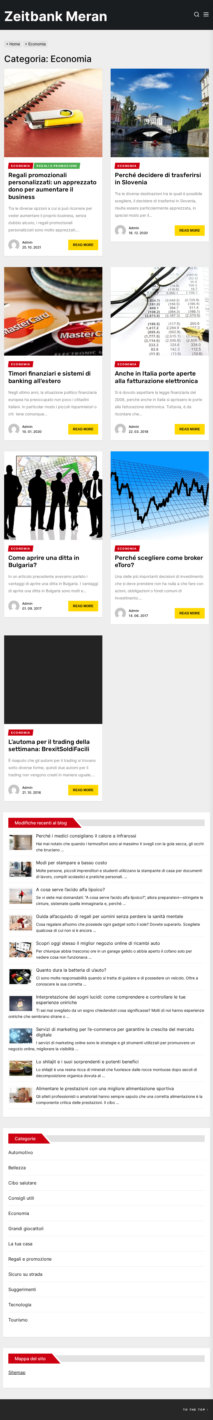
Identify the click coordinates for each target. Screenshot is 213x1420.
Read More (83, 245)
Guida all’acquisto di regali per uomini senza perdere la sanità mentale (109, 916)
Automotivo (20, 1152)
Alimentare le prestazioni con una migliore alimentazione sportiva (105, 1088)
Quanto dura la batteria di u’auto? (71, 970)
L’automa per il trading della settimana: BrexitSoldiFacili (49, 745)
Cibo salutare (22, 1183)
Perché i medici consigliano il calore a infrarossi (86, 836)
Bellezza (17, 1167)
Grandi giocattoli (26, 1228)
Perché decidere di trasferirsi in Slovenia (158, 178)
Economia (18, 1213)
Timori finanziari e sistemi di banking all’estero (49, 377)
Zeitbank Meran (55, 16)
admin (27, 242)
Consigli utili (21, 1198)
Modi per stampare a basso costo (71, 862)
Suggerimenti (22, 1289)
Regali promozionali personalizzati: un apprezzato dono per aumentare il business (52, 186)
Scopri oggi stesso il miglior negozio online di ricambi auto (98, 943)
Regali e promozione (30, 1259)
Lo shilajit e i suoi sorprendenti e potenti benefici (87, 1061)
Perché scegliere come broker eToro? (159, 561)
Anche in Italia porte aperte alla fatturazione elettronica (156, 377)
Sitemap (17, 1372)
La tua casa (20, 1243)
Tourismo (18, 1320)
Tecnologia (19, 1304)
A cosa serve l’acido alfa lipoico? (70, 889)
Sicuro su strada (25, 1274)
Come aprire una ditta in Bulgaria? (43, 561)
